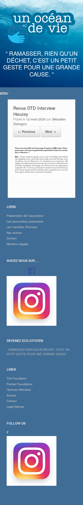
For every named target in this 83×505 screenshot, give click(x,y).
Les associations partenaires (25, 221)
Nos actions (14, 233)
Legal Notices (15, 406)
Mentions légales (17, 244)
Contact (12, 238)
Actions (11, 395)
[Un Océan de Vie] (41, 26)
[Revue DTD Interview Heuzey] (41, 172)
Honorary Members (19, 389)
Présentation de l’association (25, 215)
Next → (50, 131)
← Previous (26, 131)
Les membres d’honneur (22, 227)
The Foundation (17, 378)
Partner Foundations (20, 384)
